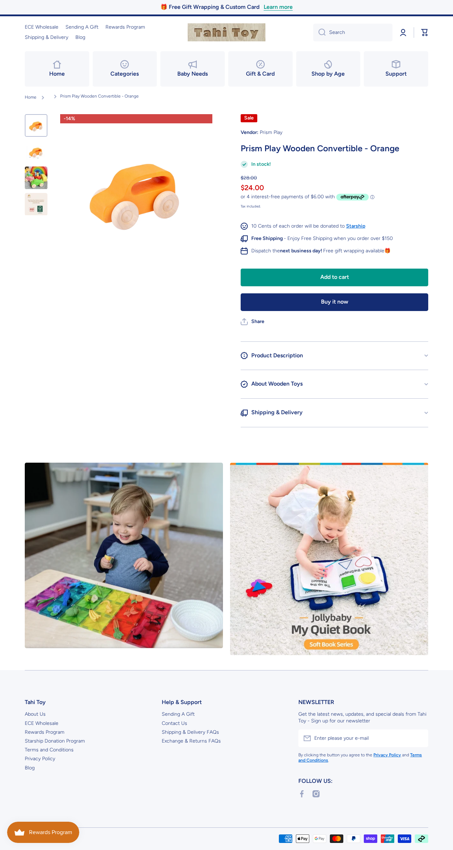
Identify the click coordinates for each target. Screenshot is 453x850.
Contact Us (174, 723)
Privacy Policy (40, 759)
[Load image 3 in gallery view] (36, 177)
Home (30, 97)
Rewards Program (44, 732)
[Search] (319, 32)
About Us (35, 714)
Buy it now (334, 301)
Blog (30, 768)
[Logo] (226, 32)
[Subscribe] (419, 738)
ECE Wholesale (41, 723)
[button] (424, 32)
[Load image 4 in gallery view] (36, 204)
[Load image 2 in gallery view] (36, 151)
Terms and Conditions (49, 750)
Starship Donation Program (55, 741)
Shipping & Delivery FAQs (190, 732)
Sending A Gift (178, 714)
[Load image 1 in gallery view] (36, 125)
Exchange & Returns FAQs (191, 741)
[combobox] (352, 32)
